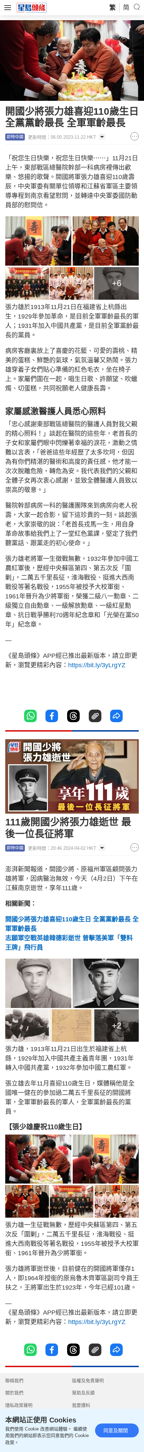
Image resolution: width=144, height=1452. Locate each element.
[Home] (32, 7)
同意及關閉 (115, 1430)
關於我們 (14, 1392)
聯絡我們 (14, 1380)
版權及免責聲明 (88, 1380)
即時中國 (15, 137)
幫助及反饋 (83, 1392)
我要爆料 (81, 1405)
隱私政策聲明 (19, 1405)
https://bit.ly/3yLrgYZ (96, 665)
